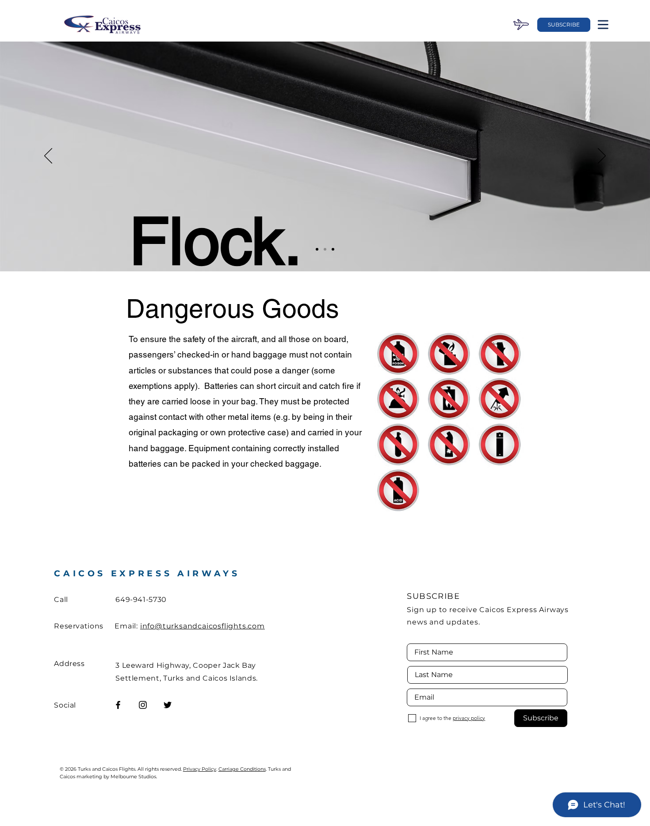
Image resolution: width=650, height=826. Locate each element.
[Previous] (48, 156)
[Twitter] (167, 705)
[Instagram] (143, 705)
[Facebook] (118, 705)
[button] (563, 25)
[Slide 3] (333, 249)
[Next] (602, 156)
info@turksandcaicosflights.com (202, 626)
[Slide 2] (325, 249)
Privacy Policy (199, 769)
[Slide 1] (317, 249)
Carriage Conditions (242, 769)
